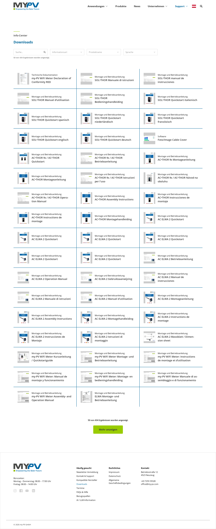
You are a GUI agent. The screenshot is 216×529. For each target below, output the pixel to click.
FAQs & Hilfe (82, 492)
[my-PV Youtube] (27, 490)
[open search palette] (201, 6)
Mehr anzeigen (108, 429)
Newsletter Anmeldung (87, 472)
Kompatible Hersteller (86, 480)
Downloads (81, 484)
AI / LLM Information (86, 500)
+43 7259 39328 (148, 481)
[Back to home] (26, 6)
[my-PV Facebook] (21, 490)
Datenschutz (115, 476)
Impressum (114, 472)
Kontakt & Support (85, 476)
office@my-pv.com (149, 484)
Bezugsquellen (83, 496)
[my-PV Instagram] (15, 490)
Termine (80, 488)
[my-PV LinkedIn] (34, 491)
